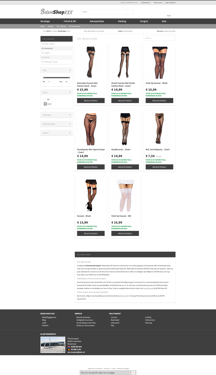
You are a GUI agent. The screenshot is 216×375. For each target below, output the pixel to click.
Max (61, 82)
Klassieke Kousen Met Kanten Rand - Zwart (87, 84)
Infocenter (115, 323)
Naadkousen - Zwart (120, 149)
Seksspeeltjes (97, 21)
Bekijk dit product (91, 100)
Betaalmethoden (83, 317)
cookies (112, 373)
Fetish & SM (70, 21)
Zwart (49, 104)
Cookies (148, 317)
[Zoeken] (130, 11)
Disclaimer (107, 368)
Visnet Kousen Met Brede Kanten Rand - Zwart (123, 84)
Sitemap (148, 323)
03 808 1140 (76, 349)
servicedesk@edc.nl (76, 352)
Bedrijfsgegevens (49, 317)
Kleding (122, 21)
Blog (44, 320)
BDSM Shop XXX (123, 296)
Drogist (144, 21)
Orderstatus (150, 320)
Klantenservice (145, 3)
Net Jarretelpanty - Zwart (158, 149)
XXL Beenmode (47, 48)
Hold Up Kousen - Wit (121, 216)
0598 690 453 (76, 347)
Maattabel (115, 320)
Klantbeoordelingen (123, 368)
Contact (114, 317)
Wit (48, 99)
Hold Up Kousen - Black (157, 83)
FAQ (112, 325)
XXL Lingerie (46, 53)
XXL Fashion (46, 57)
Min (44, 82)
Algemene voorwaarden (95, 368)
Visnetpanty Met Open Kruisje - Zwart (91, 151)
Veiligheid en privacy (84, 320)
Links (44, 323)
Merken (45, 325)
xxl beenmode (148, 288)
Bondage (45, 21)
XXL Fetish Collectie (48, 44)
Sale (164, 21)
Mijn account (158, 3)
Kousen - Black (84, 216)
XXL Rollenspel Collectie (49, 62)
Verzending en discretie (86, 323)
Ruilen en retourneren (85, 325)
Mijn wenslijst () (170, 3)
